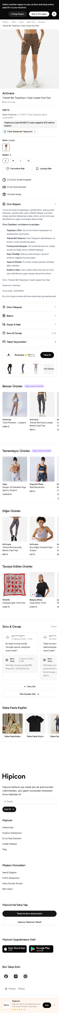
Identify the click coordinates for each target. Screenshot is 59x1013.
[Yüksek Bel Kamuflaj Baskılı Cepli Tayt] (14, 529)
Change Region (17, 14)
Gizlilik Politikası (9, 844)
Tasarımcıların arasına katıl (29, 913)
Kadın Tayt (31, 22)
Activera (41, 22)
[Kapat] (54, 1005)
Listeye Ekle (46, 168)
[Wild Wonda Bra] (42, 469)
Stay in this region (39, 14)
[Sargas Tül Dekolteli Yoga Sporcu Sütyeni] (14, 469)
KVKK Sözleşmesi (10, 878)
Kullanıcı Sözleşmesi (12, 833)
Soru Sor (31, 686)
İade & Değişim (9, 872)
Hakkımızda (7, 827)
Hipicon (5, 22)
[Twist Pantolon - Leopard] (14, 404)
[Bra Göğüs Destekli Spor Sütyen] (42, 529)
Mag (4, 849)
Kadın (14, 22)
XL (29, 161)
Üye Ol (7, 809)
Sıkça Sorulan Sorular (12, 883)
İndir (47, 1005)
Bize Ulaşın (7, 889)
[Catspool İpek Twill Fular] (14, 584)
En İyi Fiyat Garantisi (11, 838)
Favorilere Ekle (17, 168)
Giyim (21, 22)
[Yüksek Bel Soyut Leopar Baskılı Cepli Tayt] (42, 404)
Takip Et (47, 355)
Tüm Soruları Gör (28, 694)
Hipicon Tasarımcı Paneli (29, 922)
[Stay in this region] (54, 14)
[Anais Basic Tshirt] (42, 584)
